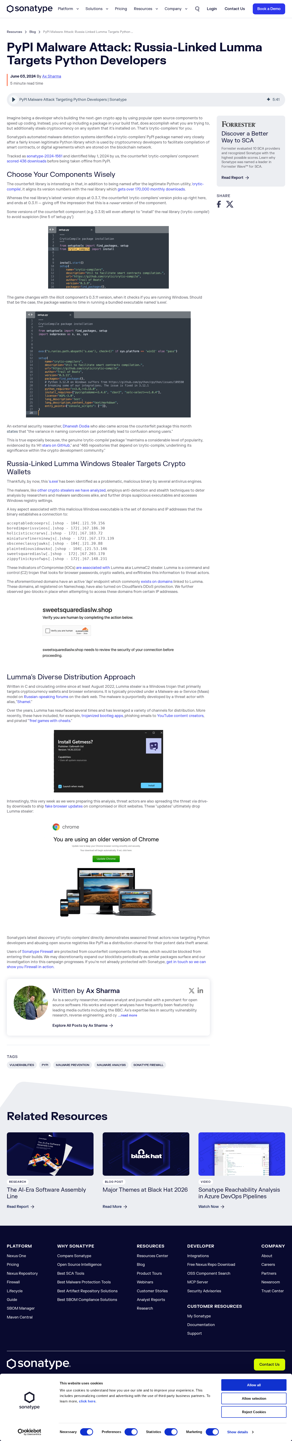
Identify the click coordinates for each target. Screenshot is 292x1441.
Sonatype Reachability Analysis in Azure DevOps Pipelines (239, 1193)
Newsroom (270, 1282)
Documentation (201, 1325)
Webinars (145, 1282)
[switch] (131, 1432)
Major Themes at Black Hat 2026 (145, 1189)
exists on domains (156, 581)
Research (145, 1308)
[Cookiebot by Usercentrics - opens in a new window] (30, 1432)
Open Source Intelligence (79, 1264)
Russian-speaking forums (46, 697)
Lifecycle (15, 1291)
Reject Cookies (254, 1412)
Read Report (232, 177)
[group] (146, 100)
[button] (13, 99)
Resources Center (152, 1256)
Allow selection (254, 1398)
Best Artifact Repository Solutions (87, 1291)
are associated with (93, 567)
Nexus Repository (22, 1273)
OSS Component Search (208, 1273)
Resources (14, 32)
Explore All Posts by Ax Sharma (79, 1025)
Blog (32, 32)
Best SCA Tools (70, 1273)
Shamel (23, 702)
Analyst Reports (151, 1300)
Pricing (121, 9)
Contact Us (269, 1364)
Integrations (198, 1256)
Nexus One (16, 1256)
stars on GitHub (56, 445)
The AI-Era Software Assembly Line (46, 1193)
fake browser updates (64, 806)
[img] (268, 99)
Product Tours (149, 1273)
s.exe (53, 481)
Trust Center (272, 1291)
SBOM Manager (21, 1308)
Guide (12, 1300)
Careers (268, 1264)
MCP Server (197, 1282)
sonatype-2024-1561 (44, 156)
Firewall (13, 1282)
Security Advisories (204, 1291)
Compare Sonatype (74, 1256)
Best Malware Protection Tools (84, 1282)
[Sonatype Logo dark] (29, 11)
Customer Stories (152, 1291)
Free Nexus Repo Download (211, 1264)
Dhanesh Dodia (76, 426)
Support (194, 1333)
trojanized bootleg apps (102, 716)
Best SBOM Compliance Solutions (87, 1300)
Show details (237, 1432)
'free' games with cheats (49, 721)
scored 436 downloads (26, 161)
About (266, 1256)
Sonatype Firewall (37, 951)
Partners (268, 1273)
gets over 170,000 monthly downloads (151, 189)
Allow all (254, 1385)
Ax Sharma (51, 76)
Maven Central (20, 1317)
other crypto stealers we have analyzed (71, 490)
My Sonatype (199, 1316)
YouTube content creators (180, 716)
